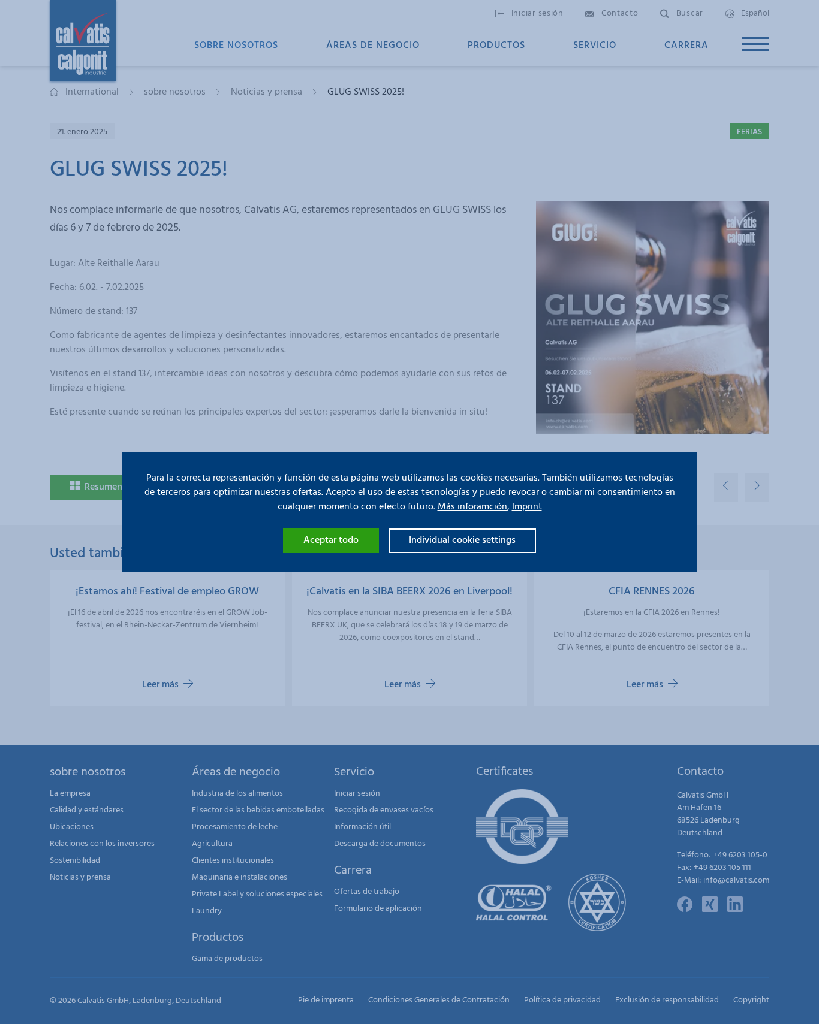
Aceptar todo (331, 540)
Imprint (527, 507)
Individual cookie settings (462, 540)
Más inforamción (472, 507)
